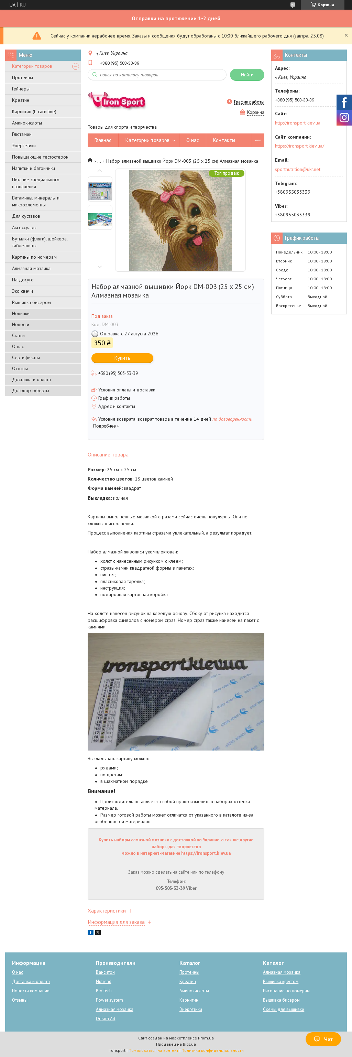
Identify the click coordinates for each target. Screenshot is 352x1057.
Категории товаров (32, 66)
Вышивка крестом (280, 981)
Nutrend (103, 981)
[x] (98, 933)
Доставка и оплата (31, 379)
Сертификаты (26, 357)
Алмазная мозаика (31, 268)
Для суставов (26, 216)
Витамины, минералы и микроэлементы (35, 201)
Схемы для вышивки (283, 1009)
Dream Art (106, 1019)
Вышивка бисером (31, 302)
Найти (247, 74)
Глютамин (22, 134)
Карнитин (188, 1000)
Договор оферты (30, 390)
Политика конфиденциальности (213, 1050)
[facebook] (91, 933)
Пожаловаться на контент (153, 1050)
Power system (109, 1000)
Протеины (22, 77)
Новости (20, 324)
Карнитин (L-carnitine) (34, 111)
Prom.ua (206, 1037)
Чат (328, 1039)
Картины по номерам (34, 257)
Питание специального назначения (35, 183)
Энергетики (24, 145)
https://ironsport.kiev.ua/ (299, 146)
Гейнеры (21, 89)
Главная (103, 140)
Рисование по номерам (286, 991)
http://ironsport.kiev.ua (297, 123)
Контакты (224, 140)
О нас (18, 346)
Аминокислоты (27, 123)
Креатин (20, 100)
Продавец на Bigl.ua (176, 1044)
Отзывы (20, 368)
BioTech (104, 991)
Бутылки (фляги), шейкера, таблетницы (39, 242)
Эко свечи (22, 291)
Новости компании (31, 991)
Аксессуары (24, 227)
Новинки (21, 313)
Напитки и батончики (33, 168)
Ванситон (105, 972)
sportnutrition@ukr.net (297, 169)
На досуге (23, 280)
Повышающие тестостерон (40, 157)
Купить (122, 358)
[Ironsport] (121, 102)
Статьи (18, 335)
